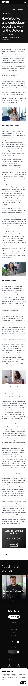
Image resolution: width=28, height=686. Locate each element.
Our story (14, 626)
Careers (14, 632)
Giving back (14, 629)
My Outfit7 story (7, 13)
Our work (14, 622)
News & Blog (14, 635)
